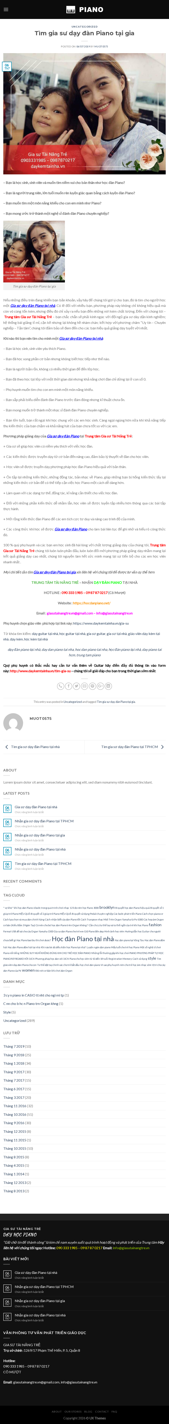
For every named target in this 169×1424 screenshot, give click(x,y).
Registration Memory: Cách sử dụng (127, 958)
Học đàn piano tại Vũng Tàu (129, 940)
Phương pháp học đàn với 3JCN (52, 958)
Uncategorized (84, 26)
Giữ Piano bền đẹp (94, 931)
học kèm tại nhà (36, 639)
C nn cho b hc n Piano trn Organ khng (30, 1003)
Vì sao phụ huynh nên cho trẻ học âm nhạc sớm (126, 964)
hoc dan (81, 649)
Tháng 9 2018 (13, 1055)
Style (7, 1012)
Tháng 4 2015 (13, 1165)
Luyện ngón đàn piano (98, 947)
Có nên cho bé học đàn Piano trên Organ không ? (62, 925)
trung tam (84, 655)
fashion (155, 924)
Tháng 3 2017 (13, 1097)
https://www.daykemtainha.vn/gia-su (101, 623)
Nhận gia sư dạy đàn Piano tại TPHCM (44, 821)
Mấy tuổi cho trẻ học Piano (125, 947)
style (152, 958)
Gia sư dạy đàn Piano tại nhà (36, 807)
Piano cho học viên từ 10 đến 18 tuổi (89, 958)
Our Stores (73, 1411)
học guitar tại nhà (72, 633)
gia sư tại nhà (117, 633)
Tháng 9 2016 (13, 1123)
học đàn (114, 649)
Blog (88, 1411)
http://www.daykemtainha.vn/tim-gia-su (40, 671)
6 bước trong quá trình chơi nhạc (51, 907)
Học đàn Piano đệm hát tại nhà (24, 947)
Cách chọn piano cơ (152, 913)
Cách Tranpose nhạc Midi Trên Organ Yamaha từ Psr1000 (112, 919)
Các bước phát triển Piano (127, 913)
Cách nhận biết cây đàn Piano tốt (62, 919)
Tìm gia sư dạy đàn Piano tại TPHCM (130, 747)
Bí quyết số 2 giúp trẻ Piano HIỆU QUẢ (51, 913)
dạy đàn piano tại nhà (24, 649)
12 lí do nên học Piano (81, 907)
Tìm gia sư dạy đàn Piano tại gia (116, 702)
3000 (96, 907)
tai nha (101, 649)
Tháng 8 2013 (13, 1191)
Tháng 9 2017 (13, 1072)
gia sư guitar (96, 633)
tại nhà (135, 649)
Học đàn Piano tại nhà (83, 938)
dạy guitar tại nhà (45, 633)
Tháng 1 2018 (13, 1063)
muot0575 (101, 46)
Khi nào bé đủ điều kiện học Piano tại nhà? (63, 947)
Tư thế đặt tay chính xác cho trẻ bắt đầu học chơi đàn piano (68, 964)
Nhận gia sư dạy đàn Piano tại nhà (40, 849)
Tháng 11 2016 (14, 1106)
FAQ (114, 1411)
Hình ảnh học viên (114, 931)
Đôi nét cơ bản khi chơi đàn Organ (53, 970)
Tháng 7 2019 (13, 1046)
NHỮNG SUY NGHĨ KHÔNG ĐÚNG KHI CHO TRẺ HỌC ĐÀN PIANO (55, 953)
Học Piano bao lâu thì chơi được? (34, 940)
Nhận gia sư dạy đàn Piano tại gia (40, 835)
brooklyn (107, 907)
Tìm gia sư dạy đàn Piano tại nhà (35, 747)
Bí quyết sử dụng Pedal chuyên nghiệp (92, 913)
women (28, 970)
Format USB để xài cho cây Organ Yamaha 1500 (28, 931)
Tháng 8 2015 (13, 1157)
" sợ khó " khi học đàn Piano (18, 907)
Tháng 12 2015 (14, 1131)
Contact (102, 1411)
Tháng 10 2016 (14, 1114)
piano (92, 649)
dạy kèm (16, 639)
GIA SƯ (9, 1229)
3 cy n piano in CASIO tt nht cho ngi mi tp (33, 995)
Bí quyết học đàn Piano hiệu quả (132, 907)
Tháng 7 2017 (13, 1080)
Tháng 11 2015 (14, 1140)
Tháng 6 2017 (13, 1089)
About (57, 1411)
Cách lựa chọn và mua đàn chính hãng (23, 919)
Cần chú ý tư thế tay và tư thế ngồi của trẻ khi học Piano (118, 925)
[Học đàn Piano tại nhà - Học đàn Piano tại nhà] (84, 9)
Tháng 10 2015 (14, 1148)
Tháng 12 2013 (14, 1182)
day (145, 649)
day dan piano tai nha (57, 649)
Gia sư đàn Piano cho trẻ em (69, 931)
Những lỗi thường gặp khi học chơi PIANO (113, 953)
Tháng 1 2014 (13, 1174)
